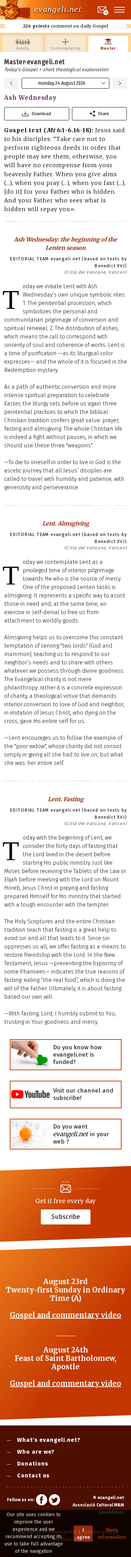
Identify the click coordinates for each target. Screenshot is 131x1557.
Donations (32, 1463)
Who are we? (35, 1451)
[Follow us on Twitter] (54, 1500)
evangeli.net (57, 9)
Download (41, 113)
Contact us (33, 1475)
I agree (83, 1533)
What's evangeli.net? (48, 1440)
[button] (119, 9)
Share (103, 113)
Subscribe (65, 1217)
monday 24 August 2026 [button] (61, 83)
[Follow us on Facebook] (41, 1500)
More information (112, 1533)
